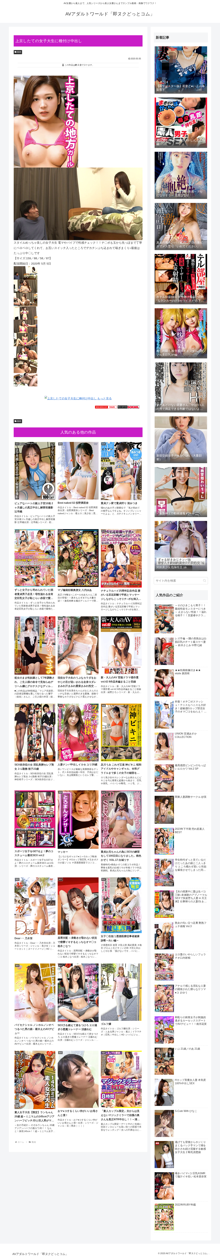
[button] (204, 580)
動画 (19, 52)
